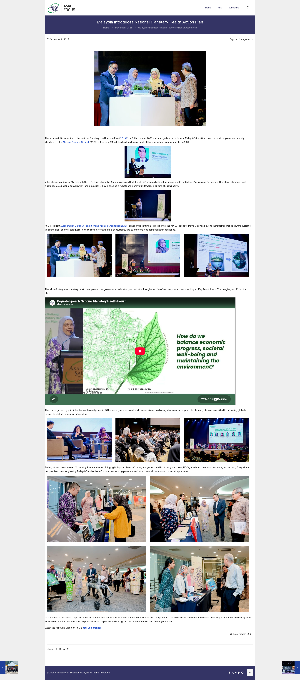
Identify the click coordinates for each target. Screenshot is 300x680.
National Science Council (76, 142)
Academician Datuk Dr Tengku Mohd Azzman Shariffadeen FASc (94, 225)
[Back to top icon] (250, 672)
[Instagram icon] (242, 672)
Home (106, 27)
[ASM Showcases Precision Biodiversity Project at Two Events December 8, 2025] (9, 667)
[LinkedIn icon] (239, 672)
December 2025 (123, 27)
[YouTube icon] (236, 672)
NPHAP (123, 138)
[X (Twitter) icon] (232, 672)
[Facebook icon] (229, 672)
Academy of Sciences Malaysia (73, 672)
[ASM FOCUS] (62, 7)
